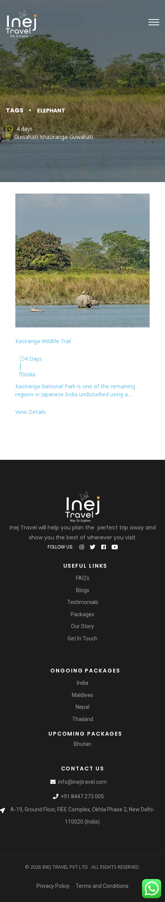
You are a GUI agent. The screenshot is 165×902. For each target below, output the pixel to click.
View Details (30, 411)
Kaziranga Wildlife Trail (43, 341)
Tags (14, 110)
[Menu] (153, 22)
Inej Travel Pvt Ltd (65, 867)
